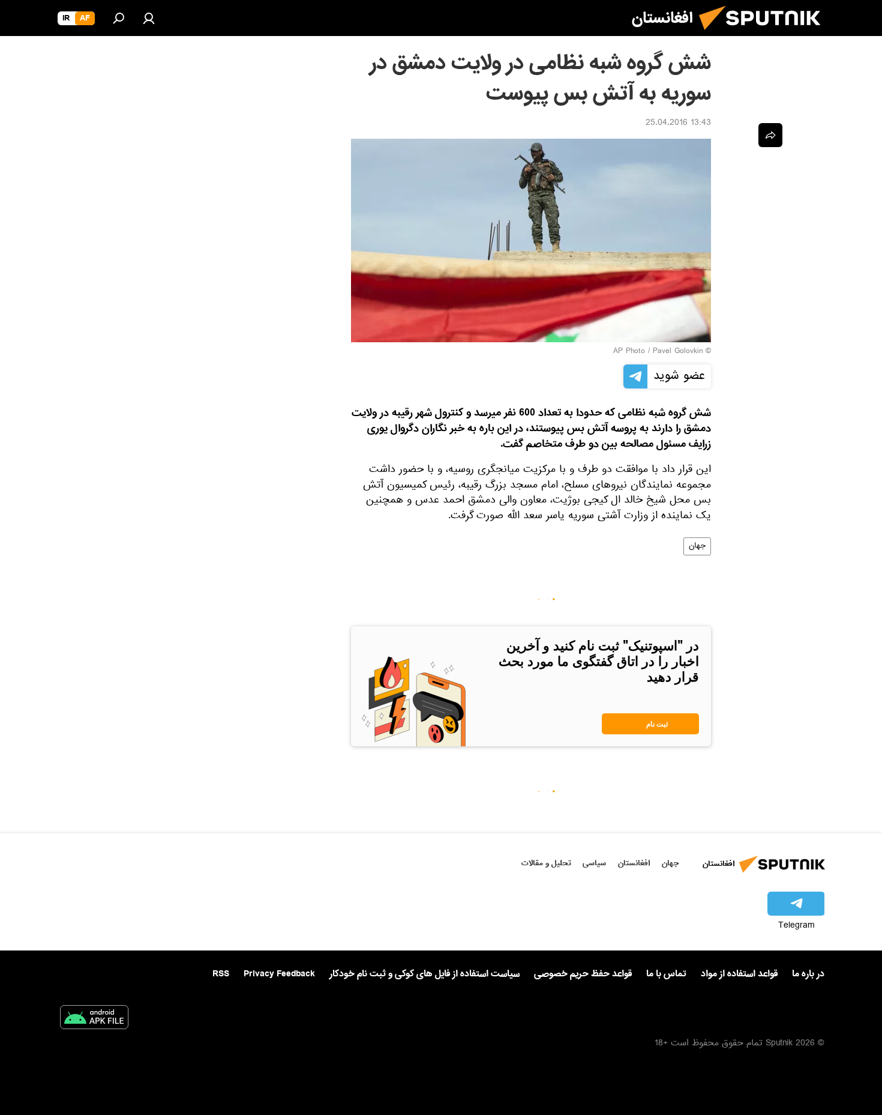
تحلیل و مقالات (546, 863)
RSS (220, 973)
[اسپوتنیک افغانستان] (764, 34)
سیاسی (594, 863)
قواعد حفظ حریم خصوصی (583, 973)
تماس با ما (666, 974)
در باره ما (808, 973)
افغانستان (634, 863)
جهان (697, 546)
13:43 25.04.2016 (678, 123)
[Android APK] (94, 1019)
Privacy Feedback (279, 974)
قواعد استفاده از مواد (739, 973)
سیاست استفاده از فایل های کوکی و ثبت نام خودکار (424, 973)
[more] (770, 135)
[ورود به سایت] (149, 18)
